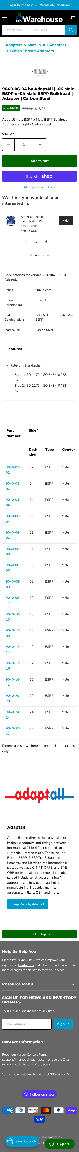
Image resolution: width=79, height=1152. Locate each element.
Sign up (63, 1023)
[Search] (71, 30)
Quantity (8, 134)
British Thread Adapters (32, 51)
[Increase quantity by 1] (40, 144)
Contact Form (36, 1054)
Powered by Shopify (39, 1143)
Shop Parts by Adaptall (27, 904)
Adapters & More (21, 45)
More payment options (39, 187)
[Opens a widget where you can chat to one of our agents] (59, 1144)
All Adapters (54, 45)
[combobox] (33, 30)
